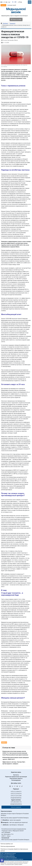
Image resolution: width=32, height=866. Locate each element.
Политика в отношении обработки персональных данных (14, 850)
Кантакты (16, 775)
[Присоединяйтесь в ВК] (2, 2)
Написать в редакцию (16, 807)
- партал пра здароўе (11, 820)
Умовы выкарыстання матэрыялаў (8, 857)
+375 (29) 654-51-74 (16, 802)
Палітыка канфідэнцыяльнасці (8, 856)
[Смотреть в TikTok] (9, 2)
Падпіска (3, 5)
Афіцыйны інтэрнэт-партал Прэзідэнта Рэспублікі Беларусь (15, 814)
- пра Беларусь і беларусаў (13, 825)
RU (13, 2)
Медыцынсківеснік (16, 10)
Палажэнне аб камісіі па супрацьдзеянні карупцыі (11, 859)
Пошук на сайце (16, 19)
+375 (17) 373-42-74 (16, 793)
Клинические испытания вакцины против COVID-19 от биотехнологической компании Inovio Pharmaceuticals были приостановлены (15, 753)
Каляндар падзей (11, 5)
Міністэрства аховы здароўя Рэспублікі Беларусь (15, 817)
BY (15, 2)
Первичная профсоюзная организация (16, 776)
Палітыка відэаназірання (8, 846)
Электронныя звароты (16, 778)
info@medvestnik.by (16, 797)
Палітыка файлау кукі (7, 843)
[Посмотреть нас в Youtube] (6, 2)
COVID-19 (4, 742)
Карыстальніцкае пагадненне (7, 854)
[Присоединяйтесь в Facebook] (4, 2)
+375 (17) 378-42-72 (16, 791)
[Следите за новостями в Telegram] (8, 2)
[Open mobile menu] (29, 2)
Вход (20, 2)
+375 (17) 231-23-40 (16, 795)
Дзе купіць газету (16, 783)
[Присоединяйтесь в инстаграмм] (1, 2)
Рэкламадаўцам (16, 780)
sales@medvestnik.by (16, 804)
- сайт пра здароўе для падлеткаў (15, 822)
